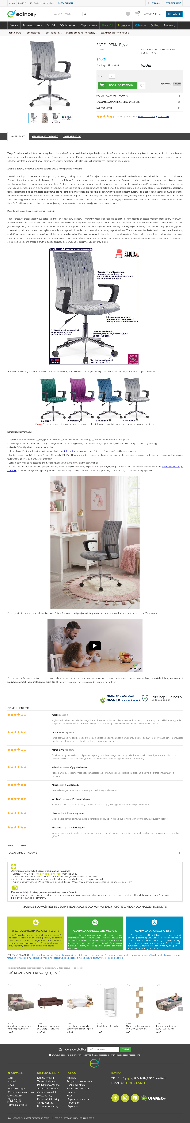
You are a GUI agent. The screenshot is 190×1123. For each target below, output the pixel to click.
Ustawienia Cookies (47, 1088)
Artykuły (71, 1077)
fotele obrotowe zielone (66, 955)
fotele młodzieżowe (74, 451)
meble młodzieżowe (53, 958)
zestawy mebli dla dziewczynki (108, 958)
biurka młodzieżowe (32, 958)
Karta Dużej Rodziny (48, 1099)
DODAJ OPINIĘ (163, 117)
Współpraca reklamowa (20, 1092)
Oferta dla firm (15, 1095)
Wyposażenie (88, 25)
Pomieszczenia (32, 25)
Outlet (155, 25)
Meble (14, 25)
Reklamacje (73, 1102)
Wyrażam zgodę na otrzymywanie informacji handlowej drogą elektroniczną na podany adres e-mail (96, 1055)
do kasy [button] (173, 14)
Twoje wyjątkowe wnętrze (47, 874)
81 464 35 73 (125, 1078)
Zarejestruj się (173, 3)
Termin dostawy (46, 1081)
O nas (12, 3)
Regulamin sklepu (76, 1085)
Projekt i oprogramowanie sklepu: (74, 1118)
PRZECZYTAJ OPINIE (146, 117)
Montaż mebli (104, 108)
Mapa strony (74, 1106)
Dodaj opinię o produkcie (23, 853)
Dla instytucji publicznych (14, 1100)
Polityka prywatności (48, 1085)
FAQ (69, 1095)
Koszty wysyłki (45, 1077)
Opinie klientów (45, 1102)
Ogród (51, 25)
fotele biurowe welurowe (136, 955)
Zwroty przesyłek (46, 1092)
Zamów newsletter (72, 1049)
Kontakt (22, 3)
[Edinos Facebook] (115, 1098)
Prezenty (169, 25)
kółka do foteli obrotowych (162, 955)
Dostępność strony (47, 1106)
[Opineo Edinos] (153, 1098)
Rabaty (71, 1092)
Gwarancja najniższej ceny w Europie (118, 102)
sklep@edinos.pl (65, 3)
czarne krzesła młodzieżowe (78, 958)
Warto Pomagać (16, 1088)
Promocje (124, 25)
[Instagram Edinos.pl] (125, 1098)
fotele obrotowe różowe (42, 955)
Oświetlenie (67, 25)
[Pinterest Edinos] (135, 1098)
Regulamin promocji (78, 1088)
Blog (10, 1077)
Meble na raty (44, 1095)
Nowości (107, 25)
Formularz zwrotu (17, 1104)
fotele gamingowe (114, 955)
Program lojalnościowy (79, 1081)
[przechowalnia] (130, 14)
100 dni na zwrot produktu (112, 96)
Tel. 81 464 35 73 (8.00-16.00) (42, 3)
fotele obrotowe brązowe (91, 955)
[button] (84, 14)
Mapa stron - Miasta (78, 1099)
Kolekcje (140, 25)
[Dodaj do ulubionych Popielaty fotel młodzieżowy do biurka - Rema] (141, 85)
